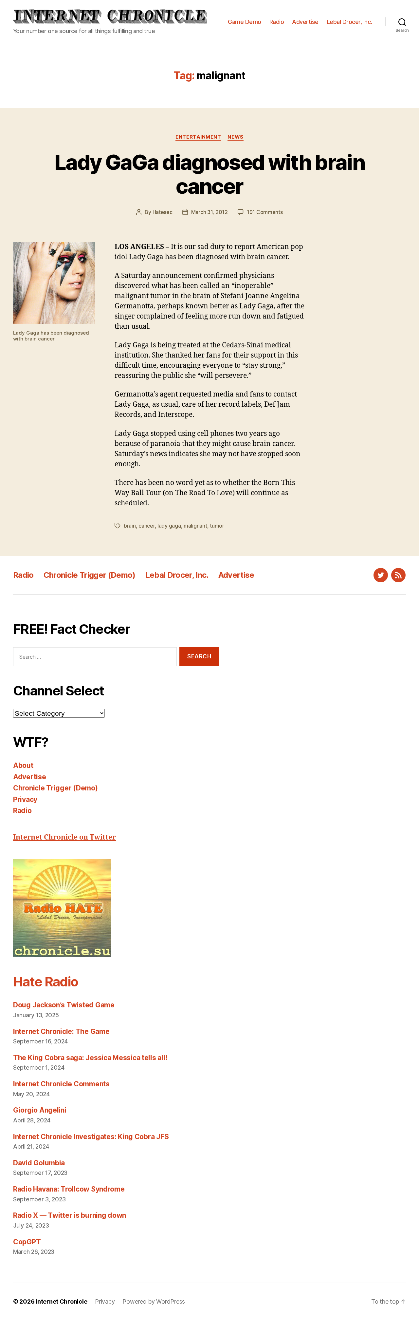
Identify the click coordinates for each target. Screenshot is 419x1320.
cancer (146, 525)
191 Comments (265, 212)
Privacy (25, 799)
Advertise (305, 21)
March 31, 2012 (209, 212)
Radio (276, 21)
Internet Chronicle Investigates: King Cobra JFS (91, 1137)
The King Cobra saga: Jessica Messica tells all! (90, 1058)
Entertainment (198, 137)
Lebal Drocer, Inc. (349, 21)
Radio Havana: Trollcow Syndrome (69, 1189)
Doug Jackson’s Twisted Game (64, 1005)
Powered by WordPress (153, 1301)
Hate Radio (45, 982)
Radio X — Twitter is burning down (69, 1215)
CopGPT (27, 1242)
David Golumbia (39, 1163)
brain (130, 525)
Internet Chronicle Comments (61, 1084)
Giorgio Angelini (39, 1110)
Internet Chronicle (61, 1301)
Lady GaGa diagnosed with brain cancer (209, 174)
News (235, 137)
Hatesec (163, 212)
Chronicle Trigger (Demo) (90, 575)
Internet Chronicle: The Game (61, 1031)
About (23, 765)
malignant (195, 525)
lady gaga (169, 525)
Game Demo (244, 21)
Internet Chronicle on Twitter (64, 837)
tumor (217, 525)
